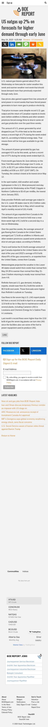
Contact (34, 705)
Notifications (21, 702)
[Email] (19, 44)
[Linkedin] (12, 44)
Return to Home (8, 436)
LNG (5, 335)
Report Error (35, 707)
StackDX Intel (24, 719)
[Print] (33, 44)
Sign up (9, 2)
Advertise (34, 699)
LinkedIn (36, 351)
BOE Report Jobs (24, 717)
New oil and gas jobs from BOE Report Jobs (20, 401)
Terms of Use (6, 707)
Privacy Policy (7, 710)
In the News (6, 705)
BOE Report (24, 9)
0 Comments (37, 40)
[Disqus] (24, 470)
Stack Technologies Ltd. (26, 724)
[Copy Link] (40, 44)
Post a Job (35, 702)
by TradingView (24, 645)
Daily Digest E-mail (23, 705)
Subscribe (9, 387)
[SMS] (26, 44)
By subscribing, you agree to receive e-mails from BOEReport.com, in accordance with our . (24, 380)
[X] (5, 44)
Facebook (8, 351)
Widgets (19, 699)
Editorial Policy (7, 712)
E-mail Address (9, 369)
